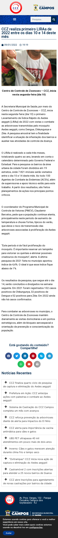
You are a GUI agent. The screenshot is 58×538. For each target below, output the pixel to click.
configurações (36, 527)
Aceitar (9, 533)
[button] (14, 19)
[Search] (54, 19)
